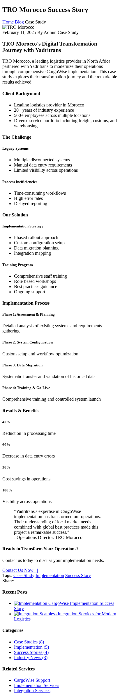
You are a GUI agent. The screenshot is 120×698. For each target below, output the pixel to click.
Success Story (78, 575)
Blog (19, 21)
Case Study (23, 575)
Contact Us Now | (20, 570)
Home (8, 21)
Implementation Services (36, 685)
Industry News (30, 657)
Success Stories (31, 652)
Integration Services (32, 690)
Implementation (50, 575)
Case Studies (29, 641)
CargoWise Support (32, 680)
